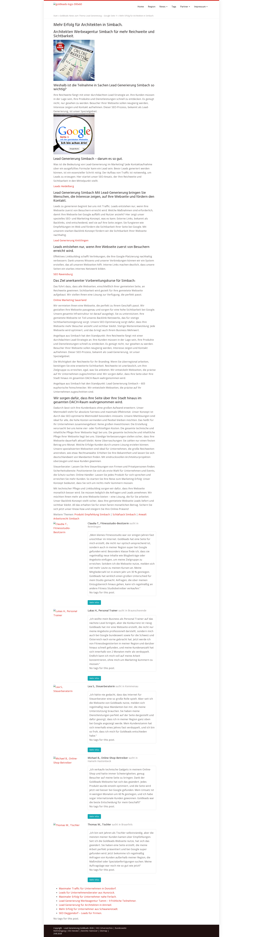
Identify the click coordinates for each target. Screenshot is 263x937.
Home (141, 7)
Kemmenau (131, 686)
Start (55, 15)
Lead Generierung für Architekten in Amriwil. (85, 904)
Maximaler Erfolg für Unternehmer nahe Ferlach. (87, 896)
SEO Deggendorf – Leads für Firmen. (80, 913)
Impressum (200, 7)
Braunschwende (137, 610)
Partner (184, 7)
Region (151, 7)
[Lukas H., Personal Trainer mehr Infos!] (67, 622)
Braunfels (126, 824)
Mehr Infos (94, 602)
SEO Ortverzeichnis (104, 928)
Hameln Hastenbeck (99, 761)
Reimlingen (94, 526)
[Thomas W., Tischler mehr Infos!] (67, 836)
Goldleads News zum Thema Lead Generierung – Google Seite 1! (88, 15)
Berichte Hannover (89, 930)
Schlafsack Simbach (124, 514)
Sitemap (103, 930)
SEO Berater (73, 930)
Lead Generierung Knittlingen (70, 240)
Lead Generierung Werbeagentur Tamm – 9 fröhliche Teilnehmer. (97, 900)
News (162, 7)
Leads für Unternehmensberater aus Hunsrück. (87, 892)
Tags (173, 7)
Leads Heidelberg (63, 186)
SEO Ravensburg (63, 274)
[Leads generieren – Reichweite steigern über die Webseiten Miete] (67, 7)
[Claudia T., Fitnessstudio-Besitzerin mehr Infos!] (67, 535)
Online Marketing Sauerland (69, 300)
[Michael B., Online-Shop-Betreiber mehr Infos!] (67, 770)
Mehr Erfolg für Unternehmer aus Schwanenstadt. (88, 909)
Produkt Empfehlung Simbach (92, 514)
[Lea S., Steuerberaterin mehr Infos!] (67, 698)
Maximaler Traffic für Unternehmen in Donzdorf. (87, 888)
